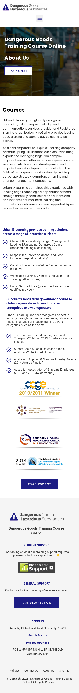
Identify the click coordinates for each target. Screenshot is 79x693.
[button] (39, 18)
